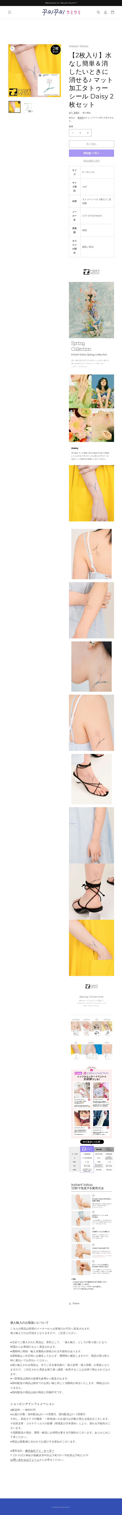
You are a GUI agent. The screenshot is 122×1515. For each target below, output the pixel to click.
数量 (71, 126)
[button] (9, 12)
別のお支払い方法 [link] (91, 160)
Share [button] (76, 1303)
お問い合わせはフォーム (24, 1459)
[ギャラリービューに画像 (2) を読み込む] (28, 107)
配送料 (81, 117)
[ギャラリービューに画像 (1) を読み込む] (14, 107)
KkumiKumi (64, 1507)
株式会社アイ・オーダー (39, 1450)
